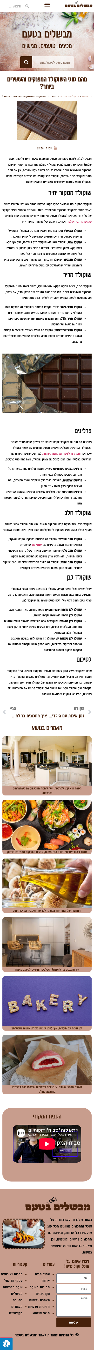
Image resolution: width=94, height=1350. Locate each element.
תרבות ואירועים (12, 1274)
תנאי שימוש (41, 1313)
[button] (47, 4)
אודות (46, 1281)
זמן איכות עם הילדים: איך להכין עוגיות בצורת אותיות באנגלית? (47, 1028)
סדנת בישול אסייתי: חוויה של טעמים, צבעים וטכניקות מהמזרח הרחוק (47, 852)
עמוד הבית (42, 1274)
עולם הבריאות (13, 1287)
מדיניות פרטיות (39, 1307)
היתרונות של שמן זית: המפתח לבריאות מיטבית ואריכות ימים (47, 910)
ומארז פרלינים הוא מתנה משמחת (61, 453)
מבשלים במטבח (69, 96)
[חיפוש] (26, 62)
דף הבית (87, 96)
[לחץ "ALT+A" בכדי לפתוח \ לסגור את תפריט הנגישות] (6, 1343)
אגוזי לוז (37, 545)
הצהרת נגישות (39, 1300)
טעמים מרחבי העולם (80, 221)
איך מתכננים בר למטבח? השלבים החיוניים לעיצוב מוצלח (47, 969)
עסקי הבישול (13, 1281)
